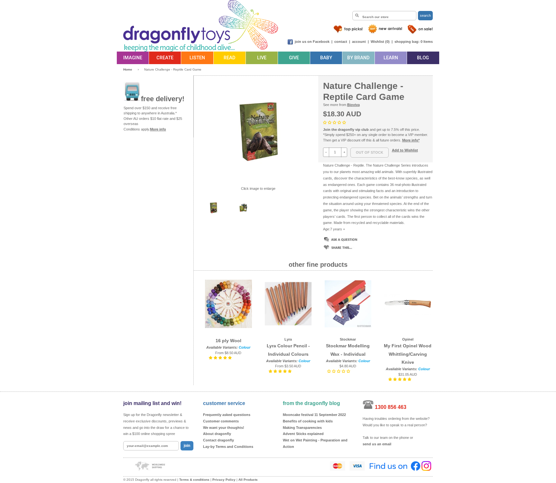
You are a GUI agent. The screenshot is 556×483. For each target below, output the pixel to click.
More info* (411, 140)
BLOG (423, 58)
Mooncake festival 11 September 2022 (314, 415)
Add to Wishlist (405, 150)
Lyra (288, 339)
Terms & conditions (194, 479)
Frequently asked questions (226, 415)
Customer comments (221, 421)
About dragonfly (217, 434)
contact (340, 41)
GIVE (294, 58)
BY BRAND (358, 58)
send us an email (377, 444)
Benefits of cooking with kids (308, 421)
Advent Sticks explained (303, 434)
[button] (335, 122)
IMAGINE (132, 58)
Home (127, 69)
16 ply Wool (228, 340)
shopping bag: (407, 41)
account (359, 41)
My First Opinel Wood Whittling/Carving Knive (407, 353)
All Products (248, 479)
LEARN (391, 58)
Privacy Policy (224, 479)
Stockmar (348, 339)
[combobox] (384, 15)
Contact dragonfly (218, 440)
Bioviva (353, 105)
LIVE (261, 58)
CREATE (164, 58)
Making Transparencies (302, 428)
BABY (326, 58)
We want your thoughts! (223, 428)
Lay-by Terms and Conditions (228, 447)
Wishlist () (380, 41)
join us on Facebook (312, 41)
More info (158, 129)
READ (229, 58)
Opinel (407, 339)
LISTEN (197, 58)
